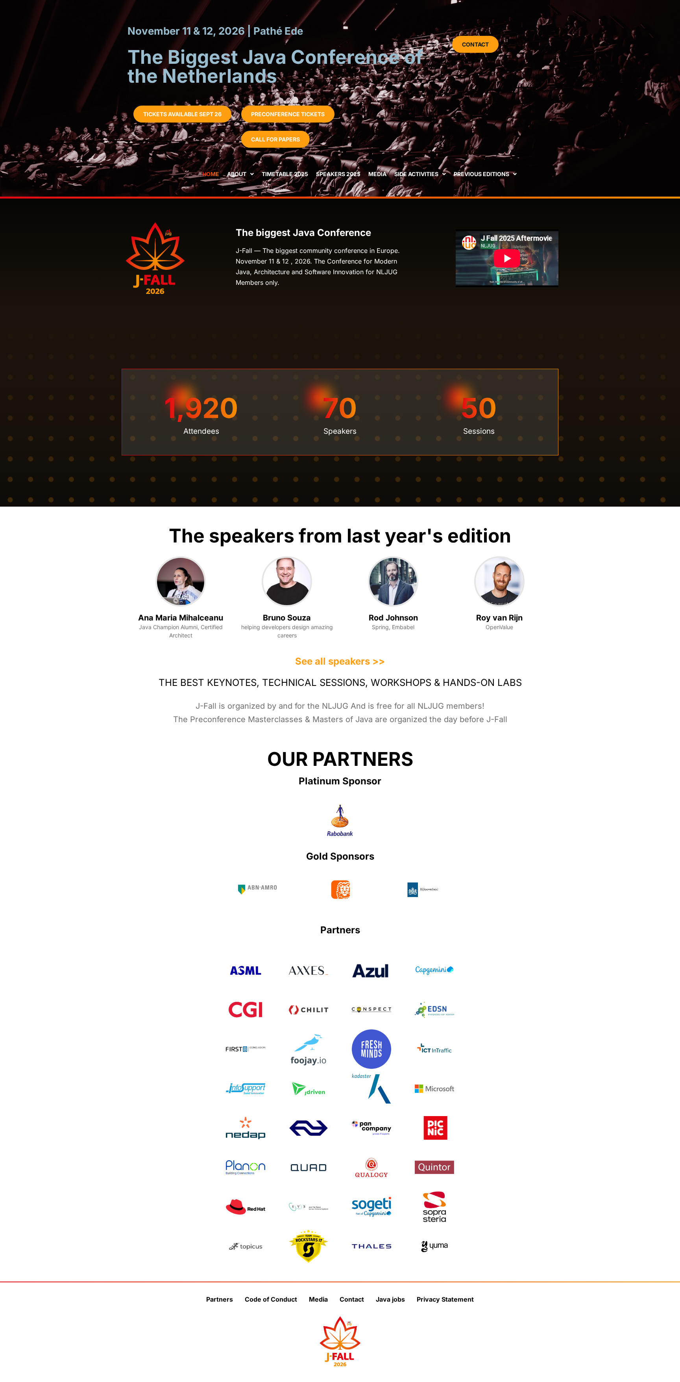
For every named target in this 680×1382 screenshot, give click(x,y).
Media (377, 174)
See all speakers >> (340, 661)
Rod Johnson (393, 617)
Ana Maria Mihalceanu (180, 617)
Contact (352, 1299)
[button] (182, 114)
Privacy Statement (445, 1299)
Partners (219, 1299)
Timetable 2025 (285, 174)
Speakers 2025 (338, 174)
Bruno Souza (287, 617)
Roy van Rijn (499, 617)
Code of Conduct (271, 1299)
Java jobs (390, 1299)
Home (210, 174)
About (236, 174)
